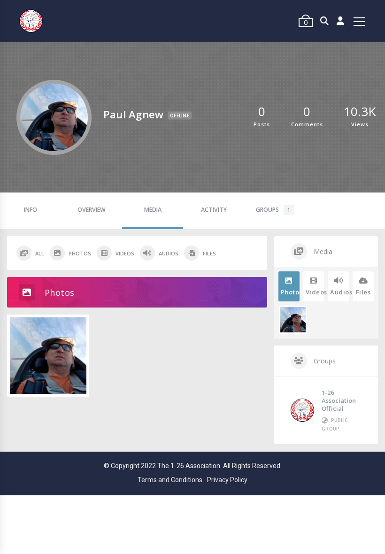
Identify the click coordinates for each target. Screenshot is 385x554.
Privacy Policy (227, 480)
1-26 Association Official (339, 400)
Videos (125, 253)
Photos (80, 253)
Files (209, 253)
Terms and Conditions (170, 480)
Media (153, 210)
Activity (214, 210)
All (39, 253)
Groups (273, 210)
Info (30, 210)
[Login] (340, 21)
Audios (168, 253)
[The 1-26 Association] (31, 21)
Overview (91, 210)
